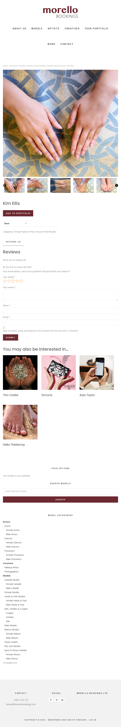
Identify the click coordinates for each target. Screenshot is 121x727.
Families (10, 617)
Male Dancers (12, 546)
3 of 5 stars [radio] (13, 281)
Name (6, 305)
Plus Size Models (12, 646)
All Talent (14, 65)
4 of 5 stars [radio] (17, 281)
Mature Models (11, 629)
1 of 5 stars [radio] (4, 281)
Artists (6, 521)
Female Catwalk (13, 584)
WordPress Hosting (60, 720)
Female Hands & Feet (56, 65)
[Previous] (4, 185)
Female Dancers (14, 542)
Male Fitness (12, 658)
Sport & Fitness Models (15, 650)
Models (22, 65)
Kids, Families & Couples (16, 608)
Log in (93, 720)
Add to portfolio (18, 213)
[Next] (116, 185)
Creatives (8, 563)
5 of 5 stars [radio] (21, 281)
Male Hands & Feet (15, 604)
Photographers (11, 571)
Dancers (8, 538)
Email (6, 317)
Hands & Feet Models (36, 65)
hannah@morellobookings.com (21, 704)
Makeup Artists (11, 567)
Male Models (10, 625)
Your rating (9, 277)
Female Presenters (15, 555)
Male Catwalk (12, 588)
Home (5, 65)
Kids (8, 621)
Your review (9, 287)
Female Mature (13, 633)
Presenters (9, 550)
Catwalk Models (12, 579)
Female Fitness (13, 654)
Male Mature (12, 637)
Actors (7, 526)
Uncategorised (10, 662)
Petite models (11, 642)
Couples (10, 613)
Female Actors (13, 530)
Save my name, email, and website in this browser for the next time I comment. (40, 330)
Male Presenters (14, 559)
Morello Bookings (60, 12)
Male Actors (11, 534)
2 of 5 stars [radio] (9, 281)
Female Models (11, 592)
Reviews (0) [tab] (13, 241)
